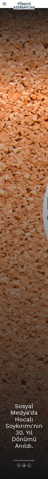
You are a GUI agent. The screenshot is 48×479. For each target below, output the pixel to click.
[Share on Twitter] (24, 465)
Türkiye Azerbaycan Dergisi (24, 460)
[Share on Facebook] (19, 465)
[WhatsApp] (29, 465)
